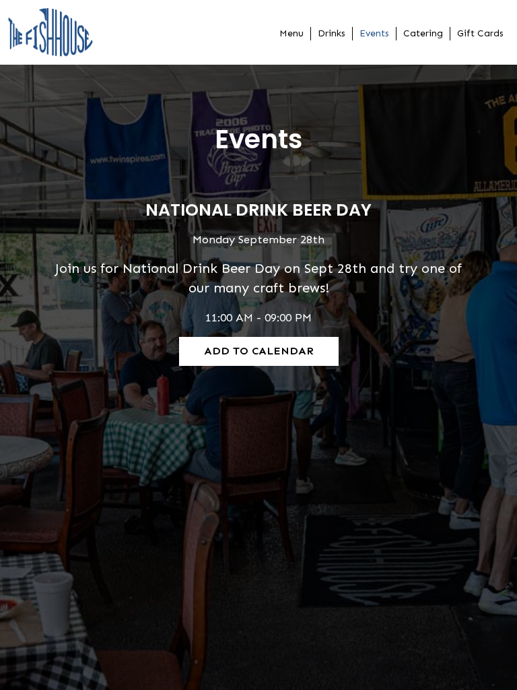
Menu (291, 33)
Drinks (331, 33)
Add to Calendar (259, 350)
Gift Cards (480, 33)
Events (374, 33)
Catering (423, 33)
